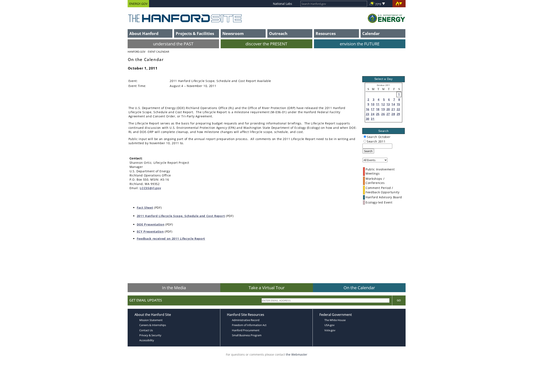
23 (367, 114)
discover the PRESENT (266, 44)
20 (388, 109)
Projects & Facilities (195, 33)
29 (398, 114)
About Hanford (143, 33)
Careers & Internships (152, 325)
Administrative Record (245, 320)
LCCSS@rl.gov (150, 188)
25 (378, 114)
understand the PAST (173, 44)
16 (367, 109)
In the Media (174, 287)
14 (393, 104)
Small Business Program (247, 335)
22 (398, 109)
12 (383, 104)
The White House (335, 320)
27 (388, 114)
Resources (326, 33)
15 (398, 104)
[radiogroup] (365, 136)
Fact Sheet (145, 208)
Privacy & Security (150, 335)
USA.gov (329, 325)
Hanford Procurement (245, 330)
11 (378, 104)
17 (372, 109)
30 (367, 119)
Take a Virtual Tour (267, 287)
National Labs (282, 4)
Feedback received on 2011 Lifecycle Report (171, 239)
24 (372, 114)
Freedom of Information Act (249, 325)
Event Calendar (158, 51)
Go (399, 300)
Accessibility (146, 340)
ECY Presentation (150, 231)
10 (372, 104)
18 (378, 109)
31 (372, 119)
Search (368, 151)
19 (383, 109)
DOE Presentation (150, 224)
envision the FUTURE (360, 44)
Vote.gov (329, 330)
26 (383, 114)
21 (393, 109)
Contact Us (146, 330)
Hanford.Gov (136, 51)
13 (388, 104)
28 (393, 114)
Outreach (278, 33)
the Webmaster (296, 354)
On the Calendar (359, 287)
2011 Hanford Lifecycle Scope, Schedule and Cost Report (181, 216)
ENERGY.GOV (138, 4)
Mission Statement (151, 320)
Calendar (371, 33)
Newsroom (233, 33)
